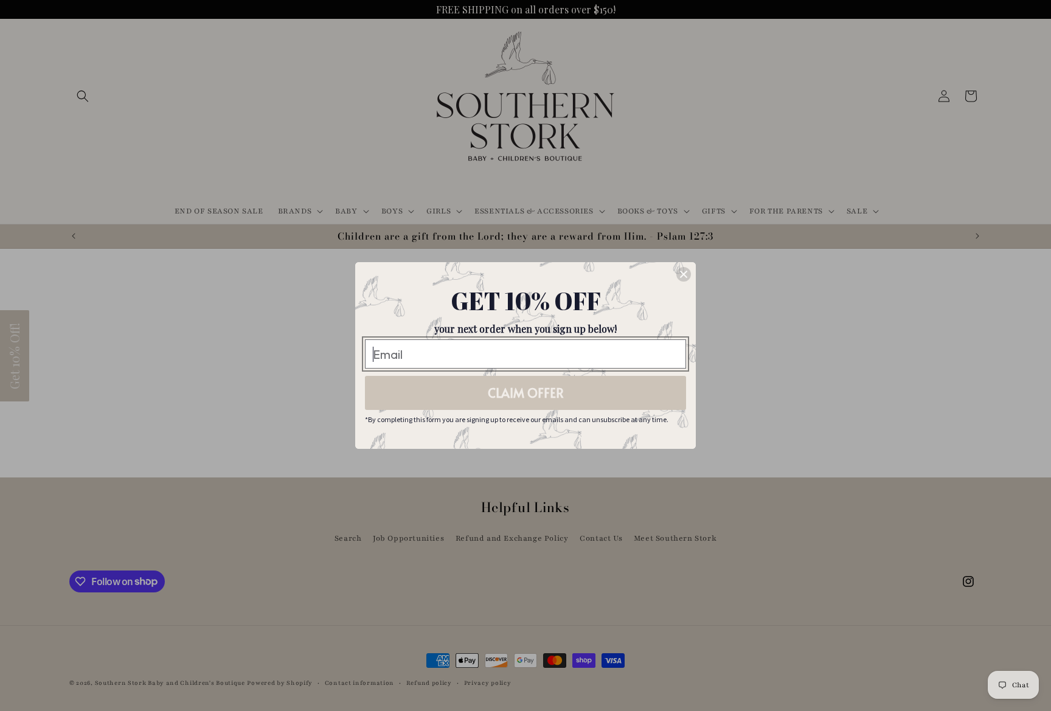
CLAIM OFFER (526, 392)
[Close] (683, 274)
